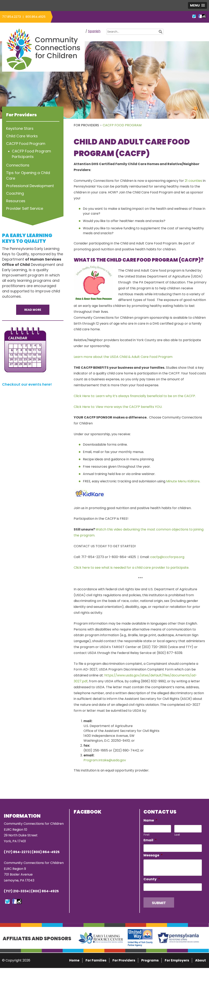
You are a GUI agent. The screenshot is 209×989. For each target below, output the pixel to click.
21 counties (193, 180)
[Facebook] (13, 902)
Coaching (15, 193)
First (146, 835)
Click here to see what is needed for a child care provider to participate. (131, 567)
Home (74, 960)
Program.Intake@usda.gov (104, 760)
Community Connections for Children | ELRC (43, 49)
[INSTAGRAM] (204, 16)
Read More (32, 310)
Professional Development (30, 185)
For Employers (177, 960)
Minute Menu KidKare (183, 481)
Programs (150, 960)
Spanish (94, 31)
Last (177, 835)
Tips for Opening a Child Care (28, 175)
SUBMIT (159, 902)
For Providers (86, 125)
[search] (166, 31)
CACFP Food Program (122, 125)
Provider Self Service (24, 208)
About (200, 960)
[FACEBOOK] (199, 16)
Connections (17, 165)
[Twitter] (7, 902)
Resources (15, 200)
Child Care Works (22, 136)
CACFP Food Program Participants (31, 154)
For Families (96, 960)
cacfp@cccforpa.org (167, 557)
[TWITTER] (194, 16)
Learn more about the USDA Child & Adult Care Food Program (123, 356)
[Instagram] (19, 902)
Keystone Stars (19, 128)
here (46, 384)
